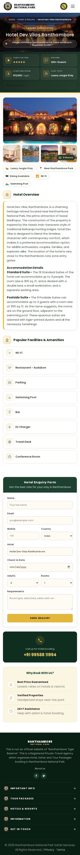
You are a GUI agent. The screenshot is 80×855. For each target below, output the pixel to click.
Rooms (45, 575)
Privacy (49, 850)
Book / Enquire (16, 85)
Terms (60, 850)
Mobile (11, 528)
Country (46, 528)
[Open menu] (72, 6)
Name (10, 498)
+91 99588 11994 (40, 655)
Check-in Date (16, 560)
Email (10, 513)
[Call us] (63, 6)
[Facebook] (36, 776)
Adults (11, 575)
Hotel (10, 544)
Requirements (15, 591)
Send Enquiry (40, 618)
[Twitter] (44, 776)
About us (40, 768)
